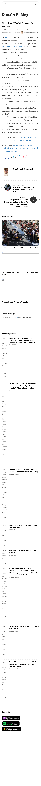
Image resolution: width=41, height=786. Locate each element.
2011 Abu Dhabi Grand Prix (12, 46)
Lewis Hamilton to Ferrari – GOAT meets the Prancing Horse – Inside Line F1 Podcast (22, 664)
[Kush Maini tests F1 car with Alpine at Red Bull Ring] (4, 535)
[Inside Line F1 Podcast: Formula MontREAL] (20, 233)
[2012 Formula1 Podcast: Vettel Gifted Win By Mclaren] (20, 260)
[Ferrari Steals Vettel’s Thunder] (20, 289)
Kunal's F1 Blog (15, 14)
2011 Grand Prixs (8, 30)
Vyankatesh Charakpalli (31, 32)
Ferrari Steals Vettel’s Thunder (15, 302)
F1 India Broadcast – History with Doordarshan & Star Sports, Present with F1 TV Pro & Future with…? (23, 386)
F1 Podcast (24, 30)
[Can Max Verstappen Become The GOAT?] (4, 557)
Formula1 (9, 37)
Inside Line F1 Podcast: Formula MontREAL (20, 248)
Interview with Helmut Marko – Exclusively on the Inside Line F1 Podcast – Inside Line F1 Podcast (22, 340)
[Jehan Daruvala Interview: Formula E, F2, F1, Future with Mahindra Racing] (4, 494)
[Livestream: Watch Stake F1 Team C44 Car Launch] (4, 641)
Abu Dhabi (17, 30)
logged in (14, 318)
